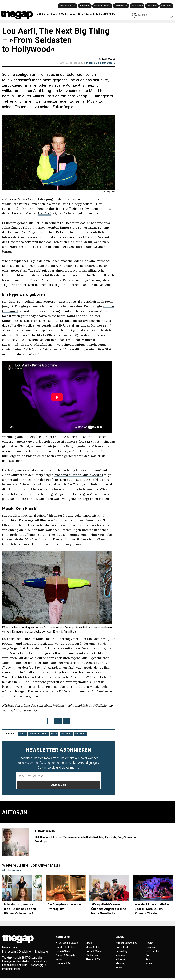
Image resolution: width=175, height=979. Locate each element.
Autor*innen (137, 6)
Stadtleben (92, 955)
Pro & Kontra (152, 951)
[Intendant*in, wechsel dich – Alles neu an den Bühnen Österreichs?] (22, 888)
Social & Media (59, 14)
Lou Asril (44, 213)
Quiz (148, 955)
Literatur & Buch (64, 963)
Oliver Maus (107, 59)
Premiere (151, 947)
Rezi (148, 959)
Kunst (73, 14)
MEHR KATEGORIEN (104, 14)
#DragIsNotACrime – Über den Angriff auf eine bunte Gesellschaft (108, 909)
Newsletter (152, 6)
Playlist (149, 943)
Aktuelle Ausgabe (102, 6)
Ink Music (66, 734)
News (119, 967)
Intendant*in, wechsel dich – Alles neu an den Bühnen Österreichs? (20, 909)
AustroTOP (85, 6)
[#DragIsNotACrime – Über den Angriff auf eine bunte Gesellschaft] (109, 888)
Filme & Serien (63, 951)
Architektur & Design (67, 943)
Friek (54, 734)
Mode (89, 943)
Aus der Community (126, 943)
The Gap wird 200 (67, 6)
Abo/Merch (166, 6)
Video (149, 963)
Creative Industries (66, 947)
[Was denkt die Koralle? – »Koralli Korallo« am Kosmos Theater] (153, 888)
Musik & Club (41, 14)
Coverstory (108, 62)
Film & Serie (85, 14)
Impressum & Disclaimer (17, 951)
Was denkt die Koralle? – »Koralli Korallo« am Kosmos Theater (152, 909)
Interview (121, 955)
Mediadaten (42, 951)
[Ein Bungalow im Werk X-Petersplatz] (66, 888)
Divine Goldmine (38, 734)
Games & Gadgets (65, 955)
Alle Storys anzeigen (13, 870)
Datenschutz (9, 947)
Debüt (22, 734)
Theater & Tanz (94, 959)
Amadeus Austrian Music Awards (78, 475)
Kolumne (120, 959)
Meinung (120, 963)
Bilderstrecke (123, 947)
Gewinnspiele (121, 6)
